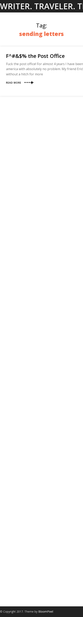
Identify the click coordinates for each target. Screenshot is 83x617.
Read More (13, 83)
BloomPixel (45, 611)
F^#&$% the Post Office (35, 55)
